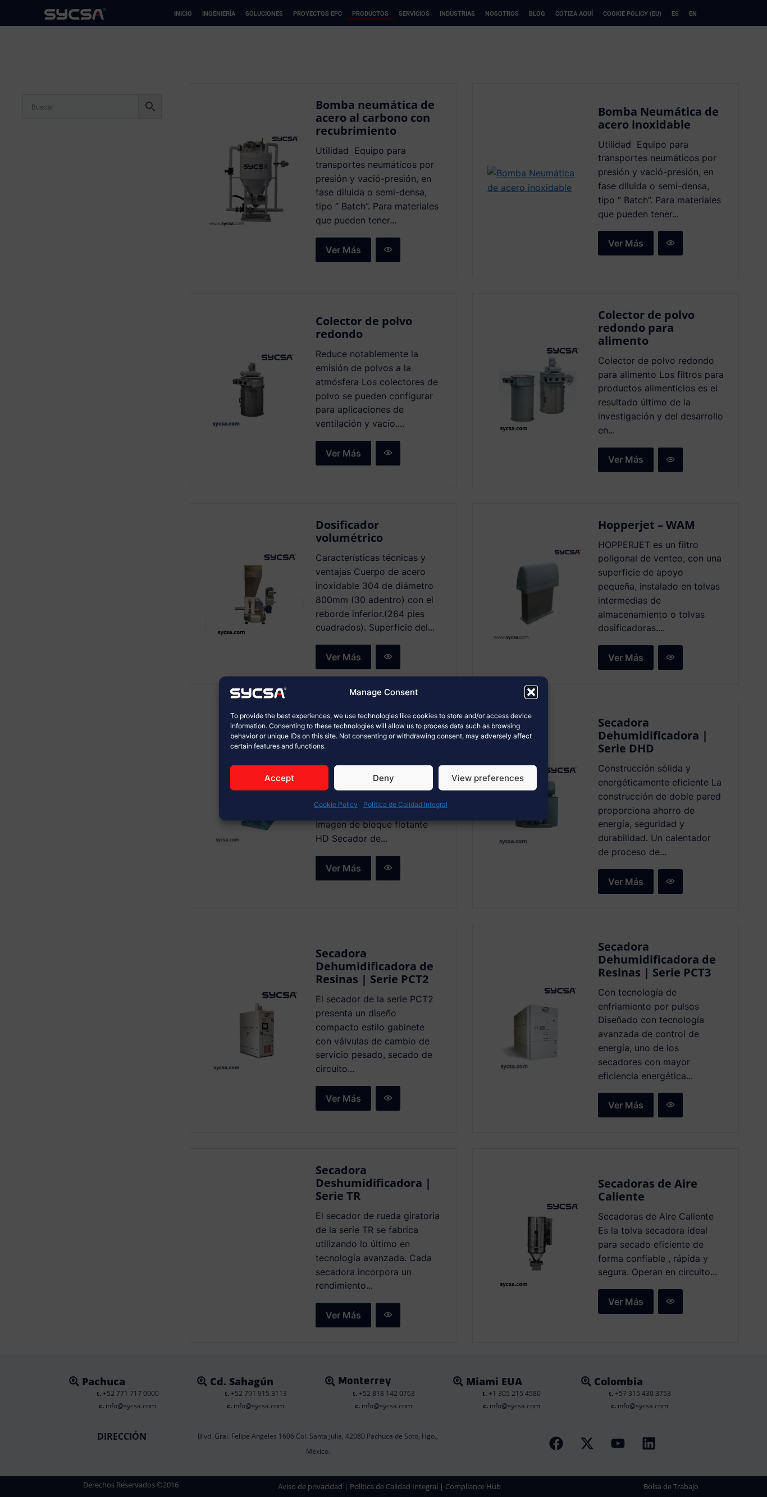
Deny (383, 778)
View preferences (487, 778)
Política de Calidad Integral (405, 804)
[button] (531, 692)
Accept (279, 778)
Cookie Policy (336, 804)
